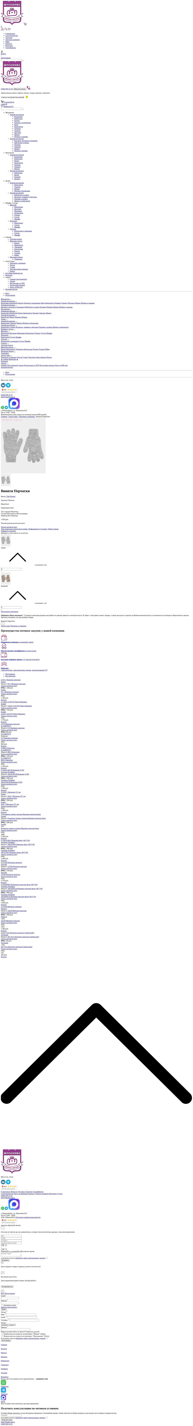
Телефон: (5, 1320)
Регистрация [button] (10, 295)
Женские (13, 205)
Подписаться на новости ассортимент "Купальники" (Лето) (26, 1336)
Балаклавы (18, 117)
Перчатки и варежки (18, 263)
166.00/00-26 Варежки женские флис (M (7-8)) (25, 889)
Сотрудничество (11, 36)
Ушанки (17, 131)
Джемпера (18, 247)
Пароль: (4, 1327)
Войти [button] (3, 54)
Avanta (3, 816)
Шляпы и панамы (21, 137)
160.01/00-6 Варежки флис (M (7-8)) (21, 844)
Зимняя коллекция (17, 115)
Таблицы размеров (12, 40)
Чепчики (17, 133)
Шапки (17, 135)
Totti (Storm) (10, 496)
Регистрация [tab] (10, 1293)
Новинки (8, 275)
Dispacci (4, 909)
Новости (8, 44)
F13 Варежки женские (16, 728)
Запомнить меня (10, 1305)
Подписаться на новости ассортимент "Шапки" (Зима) (24, 1334)
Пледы (12, 265)
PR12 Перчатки (13, 752)
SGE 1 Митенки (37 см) (17, 796)
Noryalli (4, 864)
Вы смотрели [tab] (10, 676)
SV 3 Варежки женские (16, 684)
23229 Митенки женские (17, 911)
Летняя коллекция (17, 139)
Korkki (3, 704)
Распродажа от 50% (17, 283)
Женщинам (5, 299)
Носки (12, 271)
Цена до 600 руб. (16, 287)
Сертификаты (10, 48)
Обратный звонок (19, 89)
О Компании (10, 34)
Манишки (18, 211)
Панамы (17, 145)
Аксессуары (5, 355)
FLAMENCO (6, 726)
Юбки (16, 255)
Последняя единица (17, 285)
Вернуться (5, 504)
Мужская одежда (16, 257)
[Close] (2, 623)
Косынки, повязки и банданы (25, 197)
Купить (3, 700)
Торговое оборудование (19, 269)
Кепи (16, 125)
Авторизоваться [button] (7, 1286)
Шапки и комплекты (22, 201)
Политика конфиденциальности (28, 1217)
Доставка (8, 38)
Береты (17, 121)
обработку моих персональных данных (30, 1258)
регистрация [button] (5, 58)
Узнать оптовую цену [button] (9, 527)
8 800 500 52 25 (7, 89)
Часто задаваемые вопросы (24, 1194)
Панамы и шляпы (21, 199)
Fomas (3, 682)
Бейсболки (18, 119)
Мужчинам (5, 309)
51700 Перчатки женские (17, 866)
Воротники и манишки (23, 231)
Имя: (3, 1315)
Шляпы (17, 179)
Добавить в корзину (8, 531)
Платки (17, 215)
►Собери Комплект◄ (14, 273)
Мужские (13, 221)
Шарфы (17, 219)
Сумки (12, 267)
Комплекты (18, 127)
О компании (5, 1192)
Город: (4, 1323)
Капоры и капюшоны (22, 123)
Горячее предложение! (18, 279)
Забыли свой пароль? (9, 1307)
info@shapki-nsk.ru (8, 397)
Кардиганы (18, 249)
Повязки (17, 129)
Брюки (16, 243)
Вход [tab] (3, 1293)
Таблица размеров (42, 1194)
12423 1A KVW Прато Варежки (20, 706)
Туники (17, 253)
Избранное (8, 106)
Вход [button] (7, 293)
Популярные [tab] (10, 674)
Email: (4, 1317)
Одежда (4, 343)
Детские (13, 229)
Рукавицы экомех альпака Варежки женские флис (27, 818)
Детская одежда (16, 239)
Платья (17, 251)
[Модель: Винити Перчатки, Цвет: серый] (6, 485)
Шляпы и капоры (21, 151)
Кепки (16, 161)
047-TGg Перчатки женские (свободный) (23, 937)
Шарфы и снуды (7, 329)
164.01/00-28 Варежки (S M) (18, 774)
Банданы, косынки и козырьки (26, 141)
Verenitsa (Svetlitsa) (8, 772)
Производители (11, 289)
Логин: (4, 1312)
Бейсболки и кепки (21, 143)
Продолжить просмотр (9, 611)
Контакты (9, 46)
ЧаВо (7, 42)
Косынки (17, 209)
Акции (12, 281)
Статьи (59, 1194)
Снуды (16, 217)
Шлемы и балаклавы (22, 191)
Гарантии (29, 1192)
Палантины (18, 213)
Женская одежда (16, 241)
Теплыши (4, 935)
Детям (3, 319)
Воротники (18, 207)
